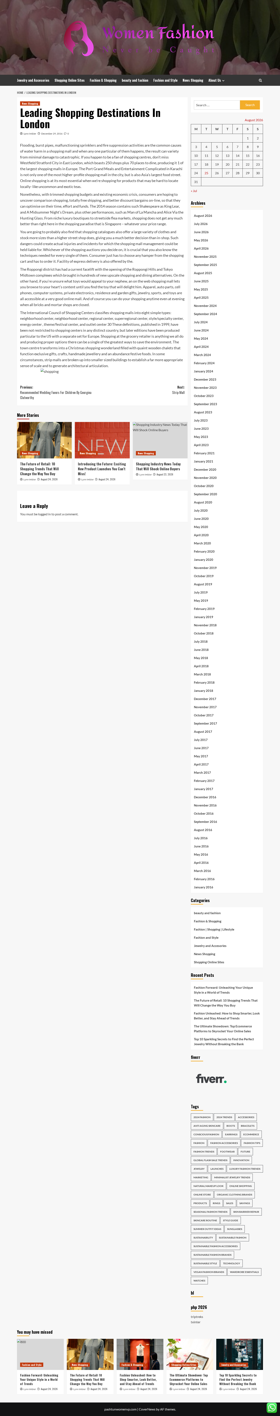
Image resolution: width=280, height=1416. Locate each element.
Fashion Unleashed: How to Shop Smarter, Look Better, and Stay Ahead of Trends (227, 1015)
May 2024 (201, 338)
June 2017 (201, 748)
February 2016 (204, 879)
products (200, 1203)
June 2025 (201, 281)
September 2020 (205, 494)
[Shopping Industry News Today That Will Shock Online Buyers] (160, 440)
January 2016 (203, 887)
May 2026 (201, 240)
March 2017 (202, 772)
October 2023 (204, 396)
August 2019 (203, 584)
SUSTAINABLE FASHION (232, 1237)
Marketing (200, 1177)
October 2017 (204, 715)
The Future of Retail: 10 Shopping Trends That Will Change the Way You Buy (39, 468)
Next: (178, 390)
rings (216, 1203)
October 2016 (204, 813)
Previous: (55, 392)
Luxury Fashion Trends (244, 1168)
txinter (195, 1322)
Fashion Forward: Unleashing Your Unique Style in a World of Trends (223, 990)
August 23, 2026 (165, 474)
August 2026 (203, 215)
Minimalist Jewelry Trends (232, 1177)
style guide (230, 1220)
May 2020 (201, 527)
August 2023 (203, 412)
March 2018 (202, 674)
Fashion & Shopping (103, 80)
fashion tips (252, 1143)
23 (258, 164)
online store (202, 1194)
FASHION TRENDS (203, 1151)
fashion (198, 1143)
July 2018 (201, 641)
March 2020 (202, 543)
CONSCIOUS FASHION (206, 1134)
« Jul (194, 191)
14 (237, 155)
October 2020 (204, 486)
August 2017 (203, 731)
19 (217, 164)
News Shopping (193, 80)
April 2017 (201, 764)
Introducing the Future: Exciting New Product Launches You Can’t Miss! (102, 468)
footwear (227, 1151)
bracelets (247, 1125)
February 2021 (204, 453)
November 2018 (205, 625)
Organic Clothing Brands (234, 1194)
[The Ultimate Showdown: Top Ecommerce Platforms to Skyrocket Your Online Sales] (189, 1354)
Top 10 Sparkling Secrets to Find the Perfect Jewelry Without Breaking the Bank (224, 1041)
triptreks (197, 1317)
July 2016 (201, 838)
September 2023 (205, 404)
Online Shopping (240, 1186)
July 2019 (201, 592)
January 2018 (203, 690)
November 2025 (205, 256)
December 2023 (205, 379)
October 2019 (204, 576)
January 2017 (203, 789)
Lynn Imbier (30, 133)
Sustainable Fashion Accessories (215, 1246)
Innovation (241, 1160)
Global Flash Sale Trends (210, 1160)
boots (231, 1125)
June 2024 (201, 330)
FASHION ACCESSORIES (224, 1143)
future (245, 1151)
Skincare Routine (205, 1220)
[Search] (260, 80)
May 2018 (201, 658)
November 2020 (205, 478)
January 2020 (203, 559)
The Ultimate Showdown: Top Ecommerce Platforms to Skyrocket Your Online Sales (223, 1028)
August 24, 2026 (49, 479)
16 (258, 155)
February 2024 (204, 363)
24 (196, 173)
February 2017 (204, 781)
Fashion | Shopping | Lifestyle (214, 929)
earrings (231, 1134)
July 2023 (201, 420)
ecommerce (251, 1134)
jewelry (199, 1168)
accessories (246, 1117)
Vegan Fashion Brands (208, 1271)
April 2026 (201, 248)
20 (227, 164)
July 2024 (201, 322)
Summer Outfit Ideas (207, 1229)
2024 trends (224, 1117)
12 (217, 155)
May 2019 (201, 600)
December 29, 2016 (52, 133)
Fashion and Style (165, 80)
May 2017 (201, 756)
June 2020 (201, 518)
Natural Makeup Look (208, 1186)
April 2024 (201, 346)
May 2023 (201, 437)
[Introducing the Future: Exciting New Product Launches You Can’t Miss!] (102, 440)
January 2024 (203, 371)
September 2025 (205, 265)
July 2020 (201, 510)
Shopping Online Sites (70, 80)
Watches (199, 1280)
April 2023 (201, 445)
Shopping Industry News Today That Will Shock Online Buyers (158, 466)
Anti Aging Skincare (207, 1125)
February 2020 (204, 551)
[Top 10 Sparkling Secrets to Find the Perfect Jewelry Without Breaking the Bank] (239, 1354)
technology (231, 1263)
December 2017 (205, 699)
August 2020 (203, 502)
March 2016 (202, 871)
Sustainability (203, 1237)
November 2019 (205, 568)
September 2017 (205, 723)
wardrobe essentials (244, 1271)
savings (244, 1203)
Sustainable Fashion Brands (212, 1254)
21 (237, 164)
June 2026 (201, 232)
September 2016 (205, 821)
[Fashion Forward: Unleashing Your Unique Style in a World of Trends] (40, 1354)
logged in (44, 514)
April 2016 (201, 862)
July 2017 (201, 740)
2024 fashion (202, 1117)
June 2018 (201, 649)
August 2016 (203, 830)
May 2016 (201, 854)
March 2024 (202, 355)
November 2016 (205, 805)
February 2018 (204, 682)
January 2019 (203, 617)
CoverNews (147, 1409)
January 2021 (203, 461)
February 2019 (204, 609)
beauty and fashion (135, 80)
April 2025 (201, 297)
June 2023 (201, 428)
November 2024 (205, 306)
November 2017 (205, 707)
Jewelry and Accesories (33, 80)
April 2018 (201, 666)
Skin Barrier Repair (246, 1211)
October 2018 (204, 633)
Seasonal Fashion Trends (210, 1211)
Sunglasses (234, 1229)
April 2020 (201, 535)
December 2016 (205, 797)
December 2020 (205, 469)
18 (206, 164)
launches (217, 1168)
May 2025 (201, 289)
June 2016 (201, 846)
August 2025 (203, 273)
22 (247, 164)
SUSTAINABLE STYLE (205, 1263)
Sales (229, 1203)
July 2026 (201, 224)
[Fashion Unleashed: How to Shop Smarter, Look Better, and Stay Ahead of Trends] (140, 1354)
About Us (214, 80)
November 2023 (205, 387)
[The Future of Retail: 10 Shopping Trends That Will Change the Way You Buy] (44, 440)
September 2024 (205, 314)
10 (196, 155)
